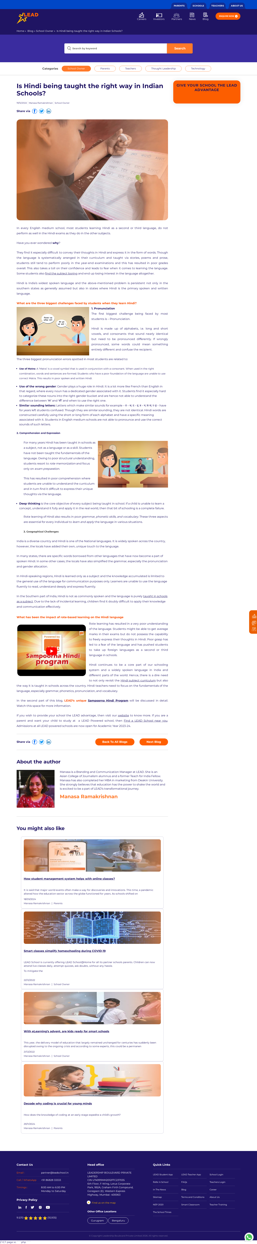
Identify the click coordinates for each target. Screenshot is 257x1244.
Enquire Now (226, 16)
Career (213, 1189)
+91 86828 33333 (51, 1180)
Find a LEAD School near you (145, 720)
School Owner (44, 31)
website (123, 715)
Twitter (33, 1207)
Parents (179, 5)
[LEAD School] (27, 18)
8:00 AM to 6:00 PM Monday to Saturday (53, 1189)
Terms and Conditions (192, 1197)
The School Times (162, 1212)
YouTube (47, 1207)
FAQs (184, 1182)
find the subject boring (61, 273)
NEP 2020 (158, 1204)
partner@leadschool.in (55, 1172)
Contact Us (25, 1164)
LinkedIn (19, 1207)
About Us (237, 5)
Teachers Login (217, 1182)
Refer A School (160, 1182)
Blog (206, 19)
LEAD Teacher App (191, 1174)
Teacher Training (218, 1204)
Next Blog (154, 741)
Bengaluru (118, 1220)
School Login (216, 1174)
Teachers (217, 5)
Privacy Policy (27, 1200)
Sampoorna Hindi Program (108, 700)
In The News (159, 1189)
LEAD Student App (163, 1174)
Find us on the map (104, 1202)
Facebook (26, 1207)
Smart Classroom (190, 1204)
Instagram (40, 1207)
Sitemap (157, 1197)
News (192, 19)
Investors (159, 19)
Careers (141, 19)
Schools (198, 5)
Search (179, 48)
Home (20, 31)
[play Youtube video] (52, 651)
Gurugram (97, 1220)
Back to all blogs (114, 741)
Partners (177, 19)
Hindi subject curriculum (138, 680)
